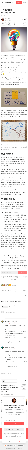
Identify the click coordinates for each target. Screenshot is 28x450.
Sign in (24, 2)
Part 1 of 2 (4, 391)
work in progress (13, 147)
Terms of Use (21, 276)
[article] (14, 390)
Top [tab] (3, 381)
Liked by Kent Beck (10, 323)
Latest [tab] (7, 381)
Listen (24, 19)
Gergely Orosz (9, 394)
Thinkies (3, 7)
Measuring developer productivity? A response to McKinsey (9, 387)
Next (23, 296)
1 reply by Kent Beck (11, 366)
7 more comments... (6, 373)
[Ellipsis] (26, 321)
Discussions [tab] (13, 381)
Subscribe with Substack (15, 430)
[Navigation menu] (2, 2)
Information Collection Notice (17, 277)
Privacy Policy (19, 436)
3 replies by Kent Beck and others (14, 342)
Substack (8, 448)
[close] (23, 398)
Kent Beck (7, 18)
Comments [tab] (5, 306)
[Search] (25, 381)
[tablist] (8, 306)
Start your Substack (10, 445)
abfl (6, 347)
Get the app (20, 445)
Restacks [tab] (11, 306)
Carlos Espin (8, 321)
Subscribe (19, 2)
